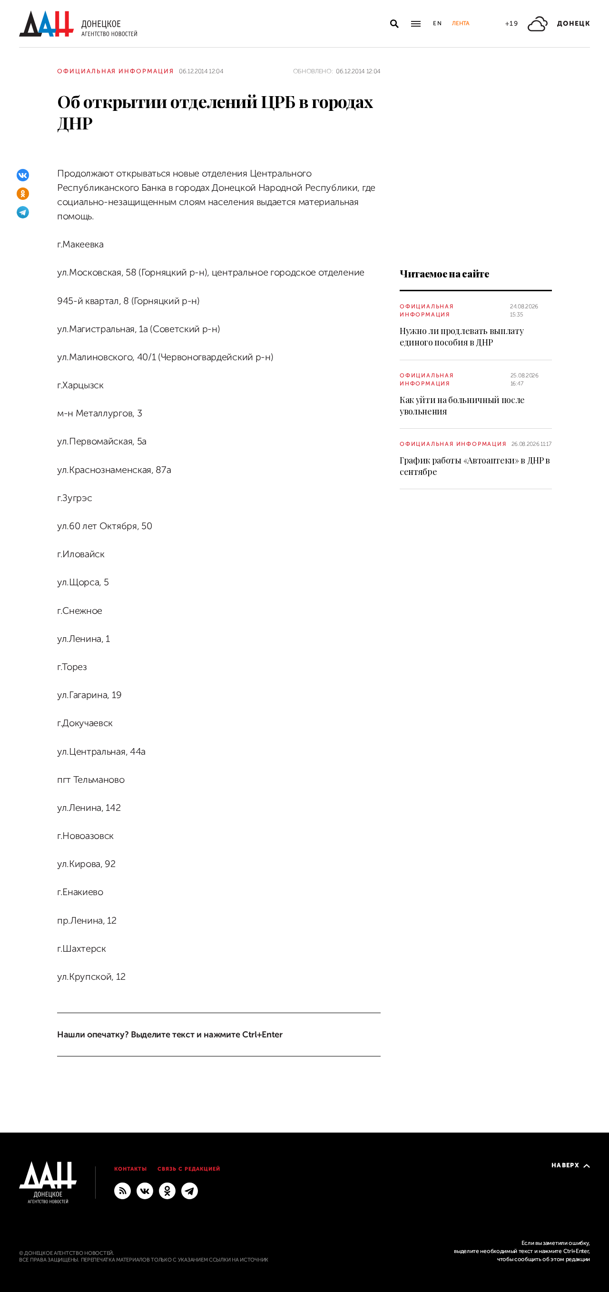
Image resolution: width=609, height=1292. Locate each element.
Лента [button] (460, 23)
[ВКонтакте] (23, 175)
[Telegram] (23, 212)
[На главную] (78, 23)
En (438, 23)
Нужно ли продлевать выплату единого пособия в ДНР (461, 336)
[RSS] (122, 1190)
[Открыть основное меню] (415, 23)
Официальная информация (115, 71)
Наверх (565, 1165)
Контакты (130, 1169)
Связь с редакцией (188, 1169)
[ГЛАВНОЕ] (189, 1190)
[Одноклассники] (23, 193)
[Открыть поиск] (394, 23)
